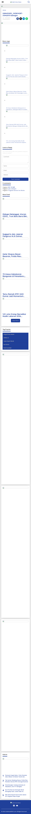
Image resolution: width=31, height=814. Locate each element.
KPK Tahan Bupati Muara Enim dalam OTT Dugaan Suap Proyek (15, 795)
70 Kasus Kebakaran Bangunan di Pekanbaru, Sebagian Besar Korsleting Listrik (17, 108)
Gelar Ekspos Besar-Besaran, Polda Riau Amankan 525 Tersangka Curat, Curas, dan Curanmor (16, 92)
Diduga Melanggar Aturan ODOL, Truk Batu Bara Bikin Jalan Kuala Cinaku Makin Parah (17, 59)
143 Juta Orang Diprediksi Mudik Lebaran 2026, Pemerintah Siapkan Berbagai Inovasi (16, 141)
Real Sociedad (7, 348)
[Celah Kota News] (15, 2)
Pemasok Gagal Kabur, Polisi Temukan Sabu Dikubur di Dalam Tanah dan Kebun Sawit (16, 776)
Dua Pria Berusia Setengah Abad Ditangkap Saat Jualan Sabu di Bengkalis (14, 790)
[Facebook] (14, 805)
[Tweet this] (20, 18)
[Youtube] (17, 805)
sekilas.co (6, 337)
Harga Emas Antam (8, 334)
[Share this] (17, 18)
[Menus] (2, 2)
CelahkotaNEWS (6, 19)
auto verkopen (12, 189)
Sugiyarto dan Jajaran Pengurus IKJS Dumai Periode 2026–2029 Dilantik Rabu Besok (16, 75)
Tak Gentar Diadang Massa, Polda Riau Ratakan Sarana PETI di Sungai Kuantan (16, 780)
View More (15, 320)
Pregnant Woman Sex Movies (16, 190)
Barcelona (6, 344)
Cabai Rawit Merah (8, 341)
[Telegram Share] (23, 18)
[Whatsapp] (26, 18)
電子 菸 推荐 (11, 187)
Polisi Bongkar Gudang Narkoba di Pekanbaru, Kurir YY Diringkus (15, 785)
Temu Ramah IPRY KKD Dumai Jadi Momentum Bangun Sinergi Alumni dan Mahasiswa (17, 125)
